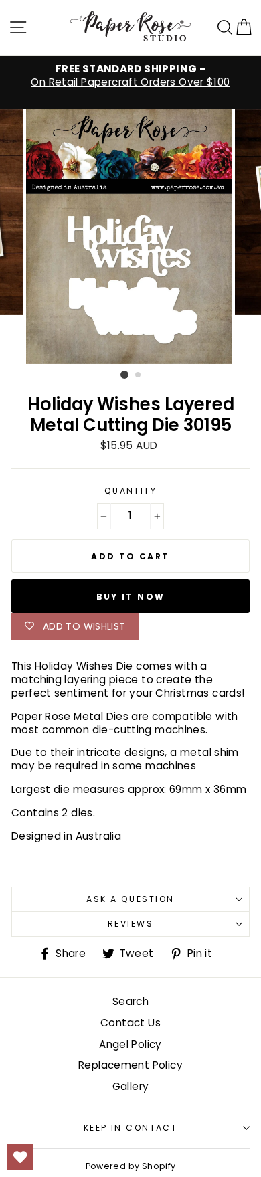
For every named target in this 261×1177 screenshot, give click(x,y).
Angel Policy (130, 1044)
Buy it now (130, 596)
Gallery (130, 1086)
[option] (130, 75)
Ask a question (130, 899)
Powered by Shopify (131, 1166)
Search (130, 1001)
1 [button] (124, 375)
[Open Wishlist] (20, 1157)
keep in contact (131, 1128)
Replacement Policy (130, 1065)
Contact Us (130, 1023)
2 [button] (138, 375)
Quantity (130, 491)
